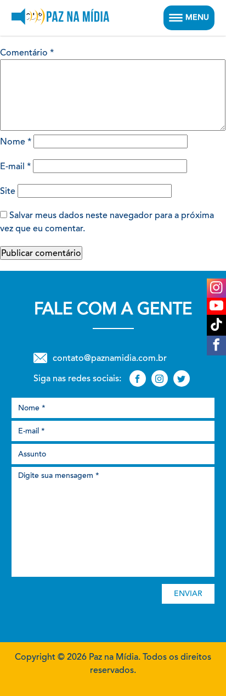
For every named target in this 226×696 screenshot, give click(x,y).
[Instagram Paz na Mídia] (216, 288)
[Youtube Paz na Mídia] (216, 306)
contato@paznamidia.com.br (110, 358)
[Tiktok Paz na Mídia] (216, 325)
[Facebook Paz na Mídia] (216, 345)
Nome (15, 141)
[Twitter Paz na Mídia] (181, 378)
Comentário (27, 52)
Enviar (188, 593)
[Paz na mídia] (60, 17)
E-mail (15, 166)
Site (7, 191)
